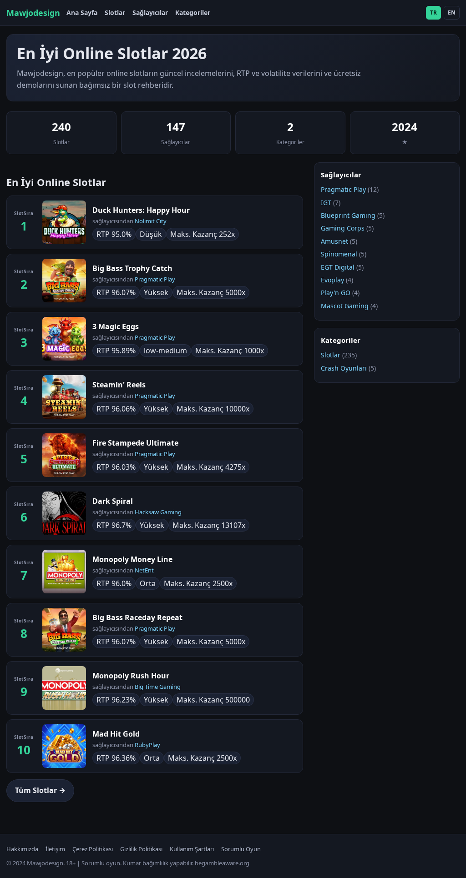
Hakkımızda (22, 849)
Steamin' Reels (119, 385)
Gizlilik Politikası (141, 849)
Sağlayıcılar (150, 12)
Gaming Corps (343, 228)
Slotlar (115, 12)
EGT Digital (338, 267)
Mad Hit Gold (116, 734)
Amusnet (334, 241)
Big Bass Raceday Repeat (137, 617)
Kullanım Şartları (192, 849)
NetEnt (144, 570)
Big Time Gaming (158, 686)
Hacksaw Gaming (158, 512)
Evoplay (332, 280)
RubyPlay (147, 745)
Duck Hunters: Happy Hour (141, 210)
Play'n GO (335, 292)
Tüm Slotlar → (40, 790)
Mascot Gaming (345, 305)
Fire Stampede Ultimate (135, 443)
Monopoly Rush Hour (130, 676)
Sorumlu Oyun (241, 849)
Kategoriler (192, 12)
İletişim (55, 849)
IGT (326, 202)
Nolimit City (151, 221)
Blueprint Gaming (348, 215)
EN (452, 12)
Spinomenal (339, 254)
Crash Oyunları (344, 368)
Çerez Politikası (92, 849)
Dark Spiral (112, 501)
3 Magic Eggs (115, 326)
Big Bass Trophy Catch (132, 268)
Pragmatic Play (155, 279)
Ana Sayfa (81, 12)
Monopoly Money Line (132, 559)
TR (433, 12)
